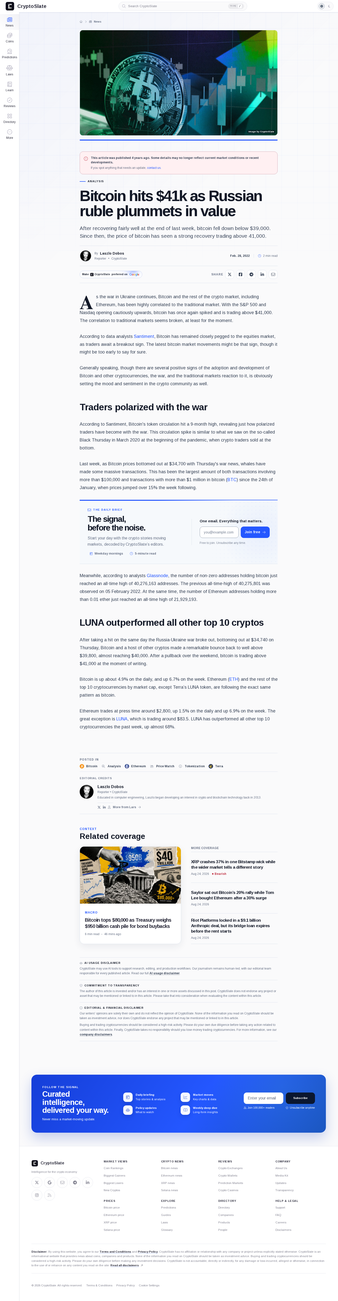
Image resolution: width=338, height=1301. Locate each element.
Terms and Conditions (115, 1251)
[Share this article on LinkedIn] (262, 274)
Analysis (96, 181)
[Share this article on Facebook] (240, 274)
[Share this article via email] (273, 274)
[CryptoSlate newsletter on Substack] (62, 1182)
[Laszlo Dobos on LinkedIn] (104, 807)
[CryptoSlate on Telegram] (75, 1182)
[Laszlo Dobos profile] (87, 792)
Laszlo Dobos (112, 253)
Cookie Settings (149, 1285)
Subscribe (300, 1097)
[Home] (81, 22)
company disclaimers (96, 1034)
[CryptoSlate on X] (36, 1182)
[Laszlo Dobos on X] (99, 807)
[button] (9, 134)
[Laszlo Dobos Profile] (86, 256)
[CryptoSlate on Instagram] (36, 1195)
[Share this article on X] (229, 274)
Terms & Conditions (99, 1285)
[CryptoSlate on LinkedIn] (87, 1182)
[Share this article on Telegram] (251, 274)
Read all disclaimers (124, 1265)
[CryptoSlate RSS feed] (49, 1195)
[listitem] (88, 766)
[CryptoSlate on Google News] (49, 1182)
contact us (154, 168)
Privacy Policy (148, 1251)
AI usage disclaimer (164, 973)
